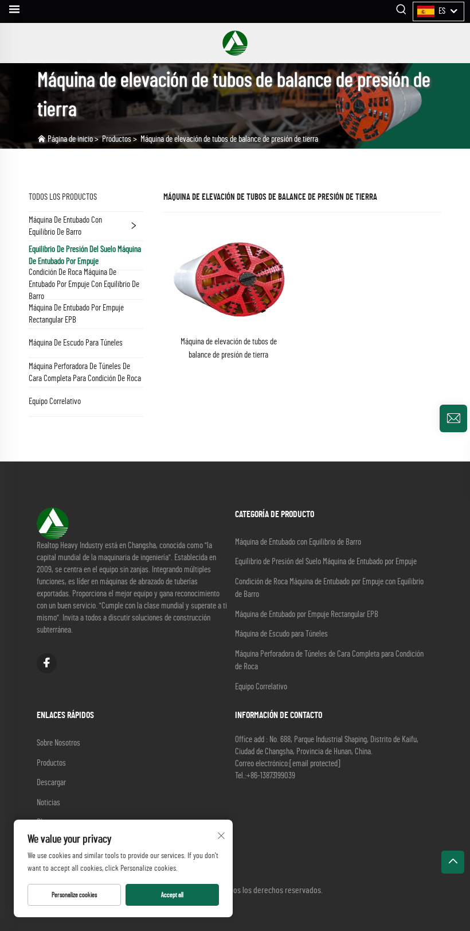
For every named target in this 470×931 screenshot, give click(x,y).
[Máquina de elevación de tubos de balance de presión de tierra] (228, 277)
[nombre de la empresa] (235, 43)
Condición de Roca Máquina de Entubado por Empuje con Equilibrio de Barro (84, 284)
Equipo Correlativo (55, 401)
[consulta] (453, 418)
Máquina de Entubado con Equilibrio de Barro (65, 226)
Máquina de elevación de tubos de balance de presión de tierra (229, 139)
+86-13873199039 (270, 775)
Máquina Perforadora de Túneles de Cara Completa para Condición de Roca (85, 372)
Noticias (48, 802)
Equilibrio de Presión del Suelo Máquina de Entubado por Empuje (85, 255)
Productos (116, 139)
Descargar (51, 782)
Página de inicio (70, 139)
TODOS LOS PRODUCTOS (63, 197)
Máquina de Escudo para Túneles (76, 343)
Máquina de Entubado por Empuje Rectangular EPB (76, 314)
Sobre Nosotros (58, 743)
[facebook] (47, 663)
